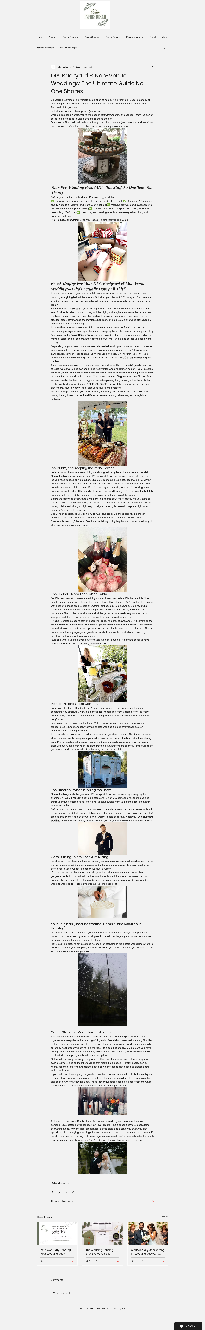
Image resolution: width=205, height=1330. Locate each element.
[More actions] (152, 67)
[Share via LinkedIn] (66, 1192)
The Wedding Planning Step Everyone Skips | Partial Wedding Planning (101, 1252)
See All (165, 1217)
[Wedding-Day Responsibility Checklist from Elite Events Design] (57, 1233)
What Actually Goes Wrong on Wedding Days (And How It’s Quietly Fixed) (147, 1252)
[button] (164, 48)
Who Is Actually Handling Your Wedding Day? (55, 1251)
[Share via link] (72, 1192)
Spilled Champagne (45, 47)
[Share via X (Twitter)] (59, 1192)
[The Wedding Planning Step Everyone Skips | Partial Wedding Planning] (102, 1233)
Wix (123, 1309)
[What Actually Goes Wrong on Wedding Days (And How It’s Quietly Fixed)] (148, 1233)
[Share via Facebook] (52, 1192)
